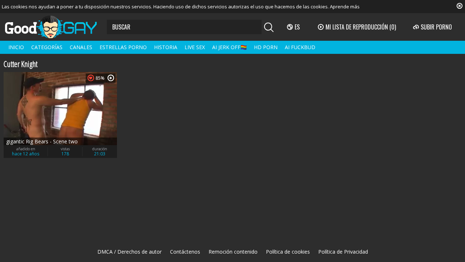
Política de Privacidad (343, 251)
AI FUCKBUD (300, 47)
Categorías (46, 47)
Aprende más (345, 6)
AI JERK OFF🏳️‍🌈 (229, 47)
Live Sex (195, 47)
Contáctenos (185, 251)
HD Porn (266, 47)
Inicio (16, 47)
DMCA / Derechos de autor (129, 251)
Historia (165, 47)
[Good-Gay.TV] (55, 27)
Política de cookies (288, 251)
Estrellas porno (123, 47)
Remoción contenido (233, 251)
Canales (81, 47)
